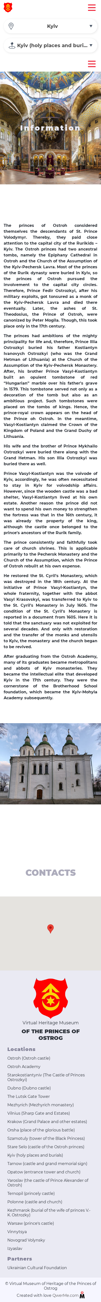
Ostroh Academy (23, 1066)
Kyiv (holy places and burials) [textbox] (54, 45)
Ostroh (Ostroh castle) (28, 1058)
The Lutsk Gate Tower (28, 1096)
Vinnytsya (17, 1231)
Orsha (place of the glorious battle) (41, 1130)
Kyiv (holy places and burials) (35, 1155)
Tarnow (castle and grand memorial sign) (47, 1163)
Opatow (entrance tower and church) (43, 1172)
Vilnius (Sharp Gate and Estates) (38, 1113)
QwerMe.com (66, 1295)
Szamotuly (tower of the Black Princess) (46, 1138)
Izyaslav (14, 1248)
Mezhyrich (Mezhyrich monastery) (40, 1105)
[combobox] (50, 26)
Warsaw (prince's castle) (30, 1223)
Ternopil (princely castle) (31, 1193)
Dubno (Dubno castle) (29, 1088)
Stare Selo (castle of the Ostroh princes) (45, 1147)
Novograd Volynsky (26, 1240)
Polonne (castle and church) (34, 1202)
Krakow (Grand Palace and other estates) (47, 1121)
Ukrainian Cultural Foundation (37, 1267)
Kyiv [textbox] (52, 26)
